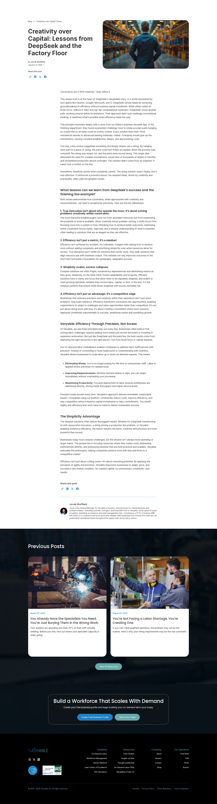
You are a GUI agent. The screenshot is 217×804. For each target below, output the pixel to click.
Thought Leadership (125, 763)
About (159, 754)
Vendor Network (100, 763)
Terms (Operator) (181, 789)
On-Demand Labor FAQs (124, 767)
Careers (158, 758)
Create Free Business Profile (95, 717)
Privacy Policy (148, 789)
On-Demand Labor (99, 754)
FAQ (187, 758)
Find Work (184, 754)
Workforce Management (97, 758)
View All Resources (108, 666)
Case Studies (128, 754)
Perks (186, 763)
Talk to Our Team (127, 717)
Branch (186, 767)
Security (135, 789)
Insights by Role (127, 758)
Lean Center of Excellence (96, 767)
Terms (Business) (164, 789)
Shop (159, 767)
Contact (158, 763)
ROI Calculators (100, 772)
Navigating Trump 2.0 (125, 772)
